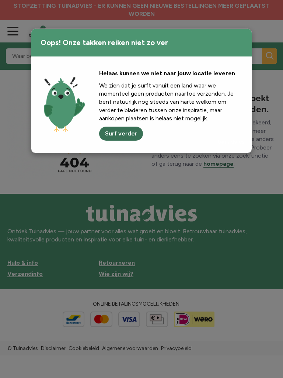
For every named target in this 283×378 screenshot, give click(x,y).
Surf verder (121, 133)
